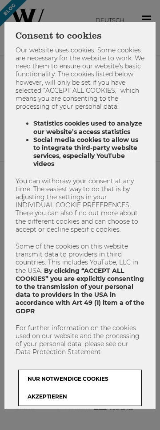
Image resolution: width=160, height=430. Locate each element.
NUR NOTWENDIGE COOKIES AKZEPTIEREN (68, 387)
